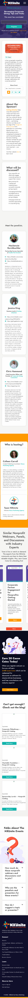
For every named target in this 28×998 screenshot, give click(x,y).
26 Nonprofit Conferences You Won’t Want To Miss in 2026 (13, 948)
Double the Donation (15, 253)
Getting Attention (16, 312)
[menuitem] (24, 3)
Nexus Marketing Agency (13, 464)
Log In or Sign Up (6, 984)
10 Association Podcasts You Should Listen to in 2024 (13, 973)
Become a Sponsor (6, 957)
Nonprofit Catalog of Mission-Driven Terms (12, 976)
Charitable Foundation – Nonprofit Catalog (10, 764)
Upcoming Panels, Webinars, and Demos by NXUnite (12, 944)
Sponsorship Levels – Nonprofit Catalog (13, 797)
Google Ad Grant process (14, 126)
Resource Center (6, 965)
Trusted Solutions (6, 954)
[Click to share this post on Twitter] (19, 92)
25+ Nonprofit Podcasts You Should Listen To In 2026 (13, 968)
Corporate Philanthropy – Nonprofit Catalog (11, 730)
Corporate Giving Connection (17, 377)
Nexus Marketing (19, 995)
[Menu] (24, 3)
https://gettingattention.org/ (15, 321)
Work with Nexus (6, 987)
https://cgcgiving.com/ (13, 386)
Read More (9, 743)
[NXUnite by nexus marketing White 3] (11, 3)
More (14, 629)
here (18, 152)
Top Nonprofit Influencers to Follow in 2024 (12, 952)
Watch (15, 620)
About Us (4, 940)
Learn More (10, 690)
